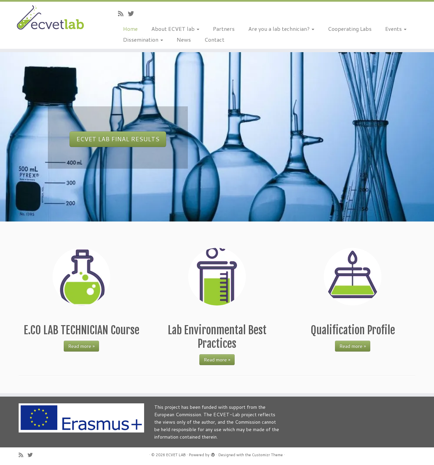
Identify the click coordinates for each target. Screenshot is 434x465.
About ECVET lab (173, 29)
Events (394, 29)
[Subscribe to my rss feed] (123, 13)
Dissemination (141, 39)
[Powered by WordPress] (213, 453)
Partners (224, 29)
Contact (214, 39)
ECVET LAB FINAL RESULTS (117, 139)
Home (130, 29)
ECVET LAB (176, 455)
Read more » (81, 346)
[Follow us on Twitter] (133, 13)
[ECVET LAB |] (50, 18)
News (184, 39)
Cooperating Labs (350, 29)
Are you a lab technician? (279, 29)
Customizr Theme (267, 455)
